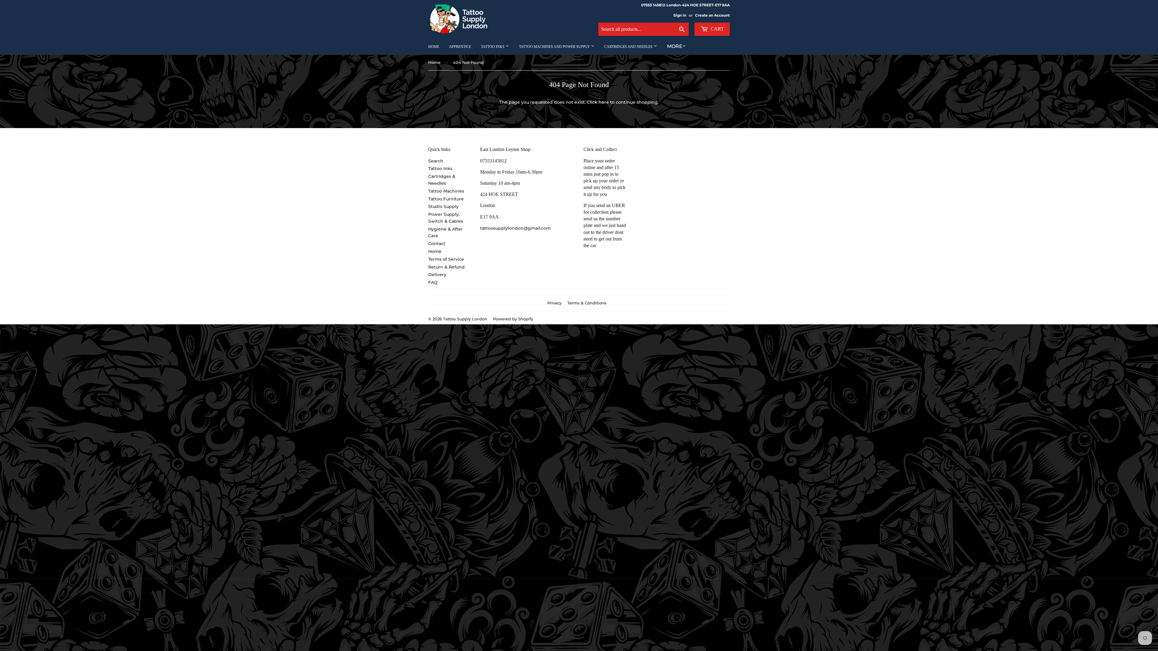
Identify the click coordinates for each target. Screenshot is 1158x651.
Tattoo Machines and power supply (555, 47)
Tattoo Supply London (465, 318)
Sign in (679, 15)
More (674, 46)
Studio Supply (443, 206)
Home (433, 47)
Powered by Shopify (513, 318)
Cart (717, 28)
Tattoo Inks (493, 47)
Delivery (437, 274)
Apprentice (460, 47)
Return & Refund (446, 267)
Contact (436, 243)
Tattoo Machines (446, 191)
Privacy (554, 302)
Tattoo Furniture (446, 199)
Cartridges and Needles (628, 47)
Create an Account (712, 15)
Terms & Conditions (586, 302)
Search (435, 161)
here (604, 102)
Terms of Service (446, 259)
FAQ (433, 282)
